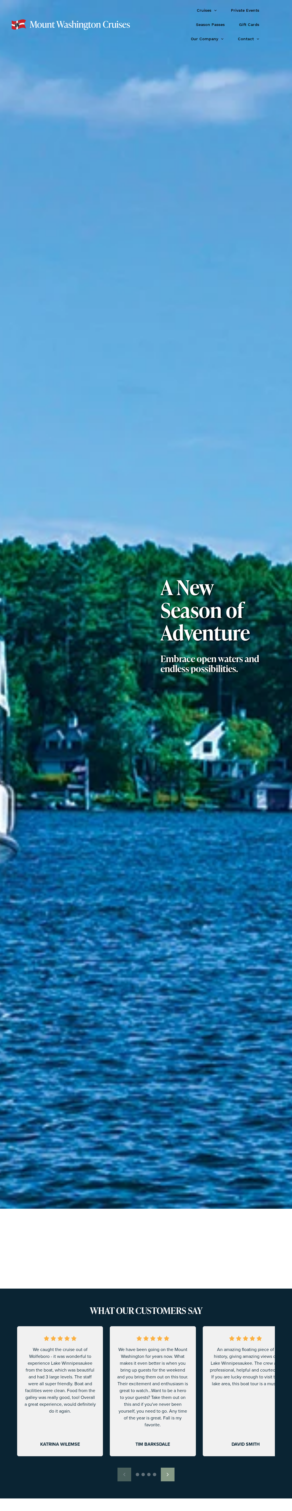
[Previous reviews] (124, 1474)
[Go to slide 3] (149, 1474)
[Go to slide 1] (137, 1474)
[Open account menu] (274, 24)
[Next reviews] (168, 1474)
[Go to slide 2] (143, 1474)
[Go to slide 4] (154, 1474)
